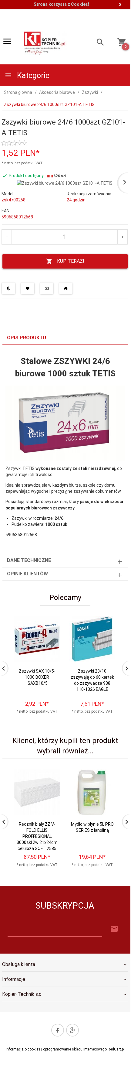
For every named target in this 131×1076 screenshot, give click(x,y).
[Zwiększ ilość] (122, 237)
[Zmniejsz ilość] (7, 237)
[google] (72, 1030)
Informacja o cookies (23, 1049)
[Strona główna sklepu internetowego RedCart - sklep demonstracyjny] (45, 42)
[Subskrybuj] (114, 929)
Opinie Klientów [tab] (27, 574)
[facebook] (57, 1030)
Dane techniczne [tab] (29, 560)
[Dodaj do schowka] (27, 288)
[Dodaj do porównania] (8, 288)
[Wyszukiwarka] (97, 43)
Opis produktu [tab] (26, 338)
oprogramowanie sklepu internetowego (75, 1049)
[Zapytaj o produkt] (46, 288)
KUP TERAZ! (70, 261)
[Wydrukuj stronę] (65, 288)
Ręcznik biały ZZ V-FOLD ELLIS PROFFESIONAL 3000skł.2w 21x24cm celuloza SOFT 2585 (37, 836)
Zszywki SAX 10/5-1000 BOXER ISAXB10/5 (37, 677)
